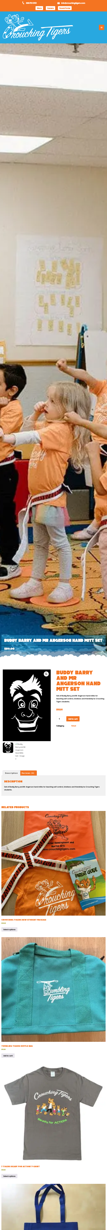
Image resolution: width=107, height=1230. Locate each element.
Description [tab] (11, 773)
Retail (73, 725)
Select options (9, 929)
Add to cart (73, 719)
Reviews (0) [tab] (28, 773)
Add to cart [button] (8, 1055)
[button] (90, 27)
